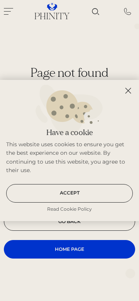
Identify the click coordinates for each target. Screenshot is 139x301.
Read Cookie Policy (69, 209)
